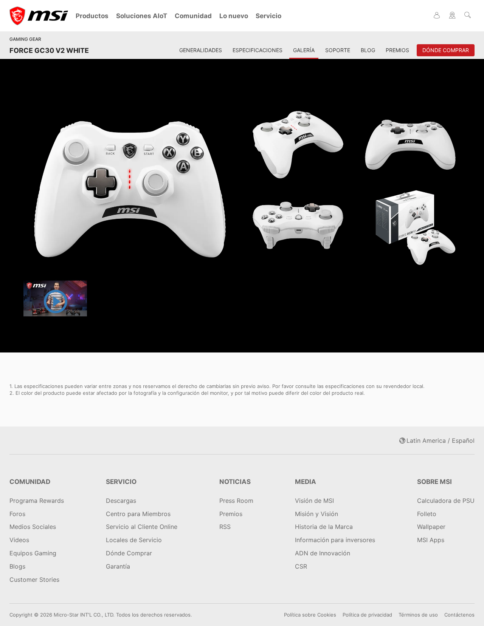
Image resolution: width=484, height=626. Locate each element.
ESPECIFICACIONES (257, 50)
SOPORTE (337, 50)
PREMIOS (397, 50)
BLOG (368, 50)
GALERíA (304, 50)
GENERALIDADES (200, 50)
